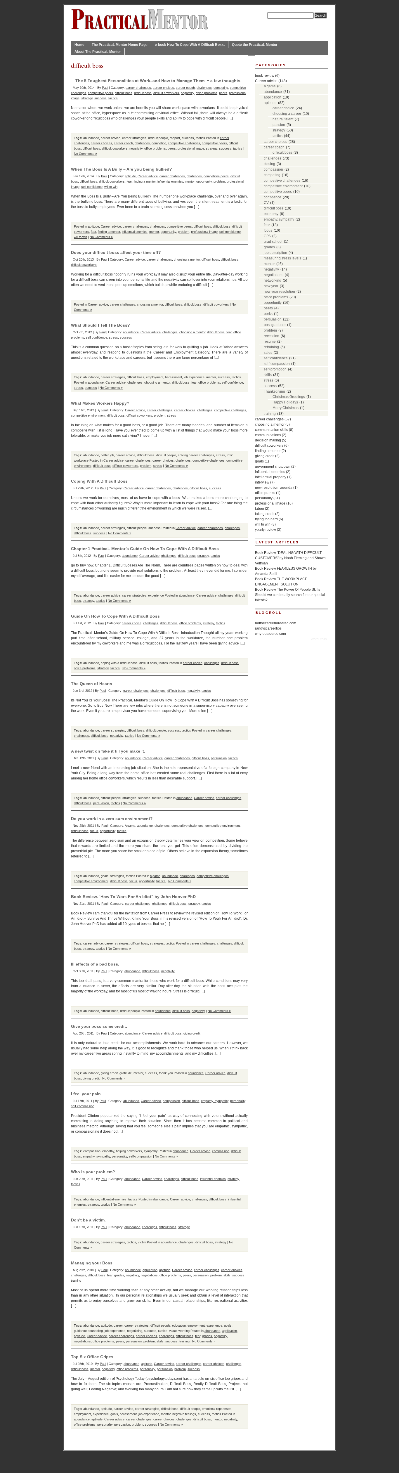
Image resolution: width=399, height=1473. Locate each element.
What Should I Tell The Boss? (100, 325)
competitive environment (88, 415)
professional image (191, 148)
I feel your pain (86, 1093)
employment (154, 377)
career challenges (138, 87)
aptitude (130, 176)
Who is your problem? (93, 1171)
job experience (194, 377)
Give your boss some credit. (99, 1026)
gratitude (125, 1073)
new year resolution (279, 292)
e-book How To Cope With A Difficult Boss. (190, 45)
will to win (110, 186)
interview (262, 482)
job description (275, 253)
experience (156, 595)
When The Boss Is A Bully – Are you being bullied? (121, 169)
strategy (87, 98)
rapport (175, 138)
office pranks (265, 493)
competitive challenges (184, 143)
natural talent (283, 119)
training (76, 1280)
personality (237, 1101)
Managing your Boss (91, 1263)
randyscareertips (268, 628)
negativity (187, 93)
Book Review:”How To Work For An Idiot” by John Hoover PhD (133, 896)
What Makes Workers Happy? (100, 403)
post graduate (275, 325)
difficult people (158, 138)
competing (221, 87)
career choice (131, 623)
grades (119, 1275)
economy (271, 214)
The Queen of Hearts (91, 683)
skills (226, 1275)
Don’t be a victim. (88, 1220)
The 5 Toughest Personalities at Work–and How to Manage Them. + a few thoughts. (158, 80)
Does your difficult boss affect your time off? (116, 252)
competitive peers (100, 93)
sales (268, 353)
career (118, 1325)
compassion (171, 1101)
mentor (190, 181)
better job (107, 455)
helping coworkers (129, 1151)
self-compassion (82, 1106)
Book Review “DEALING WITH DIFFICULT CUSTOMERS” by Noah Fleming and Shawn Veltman (290, 558)
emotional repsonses (216, 1408)
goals (104, 876)
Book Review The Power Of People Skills (287, 590)
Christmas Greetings (289, 397)
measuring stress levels (282, 258)
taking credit (264, 514)
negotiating (134, 1330)
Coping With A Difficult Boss (99, 481)
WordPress (319, 639)
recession (271, 336)
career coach (185, 87)
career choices (163, 87)
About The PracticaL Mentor (97, 52)
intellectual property (270, 477)
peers (223, 93)
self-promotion (275, 369)
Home (79, 45)
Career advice (148, 176)
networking (272, 280)
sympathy (151, 1151)
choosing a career (287, 114)
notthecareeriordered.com (275, 623)
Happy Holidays (285, 402)
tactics (113, 98)
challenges (204, 87)
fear (129, 181)
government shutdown (272, 467)
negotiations (149, 1275)
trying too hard (266, 519)
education (179, 1325)
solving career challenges (196, 455)
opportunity (204, 181)
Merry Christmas (286, 408)
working (184, 1330)
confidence (272, 197)
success (100, 98)
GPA (267, 236)
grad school (273, 242)
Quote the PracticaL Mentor (254, 45)
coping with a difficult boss (119, 663)
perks (268, 314)
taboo (259, 509)
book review (264, 76)
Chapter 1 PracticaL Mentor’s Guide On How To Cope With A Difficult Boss (145, 548)
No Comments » (85, 153)
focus (94, 831)
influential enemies (170, 181)
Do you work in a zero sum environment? (112, 818)
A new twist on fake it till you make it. (108, 751)
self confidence (92, 186)
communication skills (271, 430)
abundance (91, 138)
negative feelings (184, 1414)
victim (142, 1242)
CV (266, 203)
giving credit (191, 1033)
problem (219, 181)
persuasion (219, 758)
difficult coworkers (166, 93)
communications (268, 435)
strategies (129, 798)
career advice (110, 138)
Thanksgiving (274, 391)
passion (279, 125)
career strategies (134, 138)
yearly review (265, 530)
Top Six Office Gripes (92, 1356)
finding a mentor (144, 181)
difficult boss (123, 93)
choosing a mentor (187, 259)
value (173, 1330)
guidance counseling (88, 1330)
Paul (105, 87)
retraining (271, 347)
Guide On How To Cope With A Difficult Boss (115, 616)
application (150, 1270)
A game (130, 825)
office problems (206, 93)
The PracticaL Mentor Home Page (120, 45)
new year (271, 286)
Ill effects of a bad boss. (95, 964)
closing (269, 164)
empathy (108, 1151)
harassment (173, 377)
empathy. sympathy (214, 1101)
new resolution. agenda (273, 488)
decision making (268, 440)
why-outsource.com (270, 634)
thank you (166, 1073)
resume (270, 341)
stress (113, 337)
